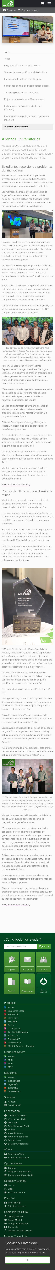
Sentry (11, 1025)
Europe (14, 1140)
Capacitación (12, 1111)
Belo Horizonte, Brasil (18, 1126)
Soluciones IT (14, 1105)
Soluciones (10, 1073)
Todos (7, 58)
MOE (10, 1067)
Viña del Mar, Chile (17, 1119)
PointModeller (15, 1042)
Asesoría (12, 1101)
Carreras (12, 1168)
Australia (15, 1133)
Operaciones (14, 1091)
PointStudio (13, 1014)
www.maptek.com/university (16, 484)
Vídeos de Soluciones (18, 1157)
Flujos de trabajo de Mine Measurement (24, 99)
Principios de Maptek (18, 1223)
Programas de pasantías (20, 1171)
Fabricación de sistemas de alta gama (23, 79)
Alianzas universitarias (16, 126)
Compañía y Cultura (16, 1212)
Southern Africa (18, 1143)
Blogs (10, 1189)
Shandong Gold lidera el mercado (21, 92)
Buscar (45, 946)
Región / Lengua (29, 10)
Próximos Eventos (16, 1192)
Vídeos (8, 1149)
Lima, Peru (13, 1122)
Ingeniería (13, 1084)
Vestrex (11, 1056)
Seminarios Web (16, 1154)
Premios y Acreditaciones (20, 1230)
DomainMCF (14, 1039)
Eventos (21, 1181)
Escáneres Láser (16, 1011)
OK (27, 1260)
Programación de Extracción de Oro (22, 65)
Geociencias (14, 1081)
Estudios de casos (17, 1206)
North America (18, 1136)
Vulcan (11, 1007)
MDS (10, 1060)
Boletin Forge (14, 1202)
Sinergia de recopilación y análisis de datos (25, 72)
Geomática (13, 1088)
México (11, 1129)
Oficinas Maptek (15, 1216)
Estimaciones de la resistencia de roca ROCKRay (23, 107)
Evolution (12, 1021)
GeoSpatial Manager (18, 1032)
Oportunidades (13, 1163)
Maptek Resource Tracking (21, 1046)
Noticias (9, 1181)
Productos (10, 1003)
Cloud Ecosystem (14, 1052)
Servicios (9, 1097)
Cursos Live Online (17, 1115)
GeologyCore (14, 1028)
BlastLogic (13, 1018)
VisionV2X (13, 1035)
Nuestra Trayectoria (15, 1236)
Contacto (11, 10)
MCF (10, 1063)
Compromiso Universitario (20, 1175)
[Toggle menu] (49, 3)
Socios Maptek (15, 1220)
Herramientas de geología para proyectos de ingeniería (26, 118)
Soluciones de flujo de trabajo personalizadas (26, 85)
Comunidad (13, 1227)
